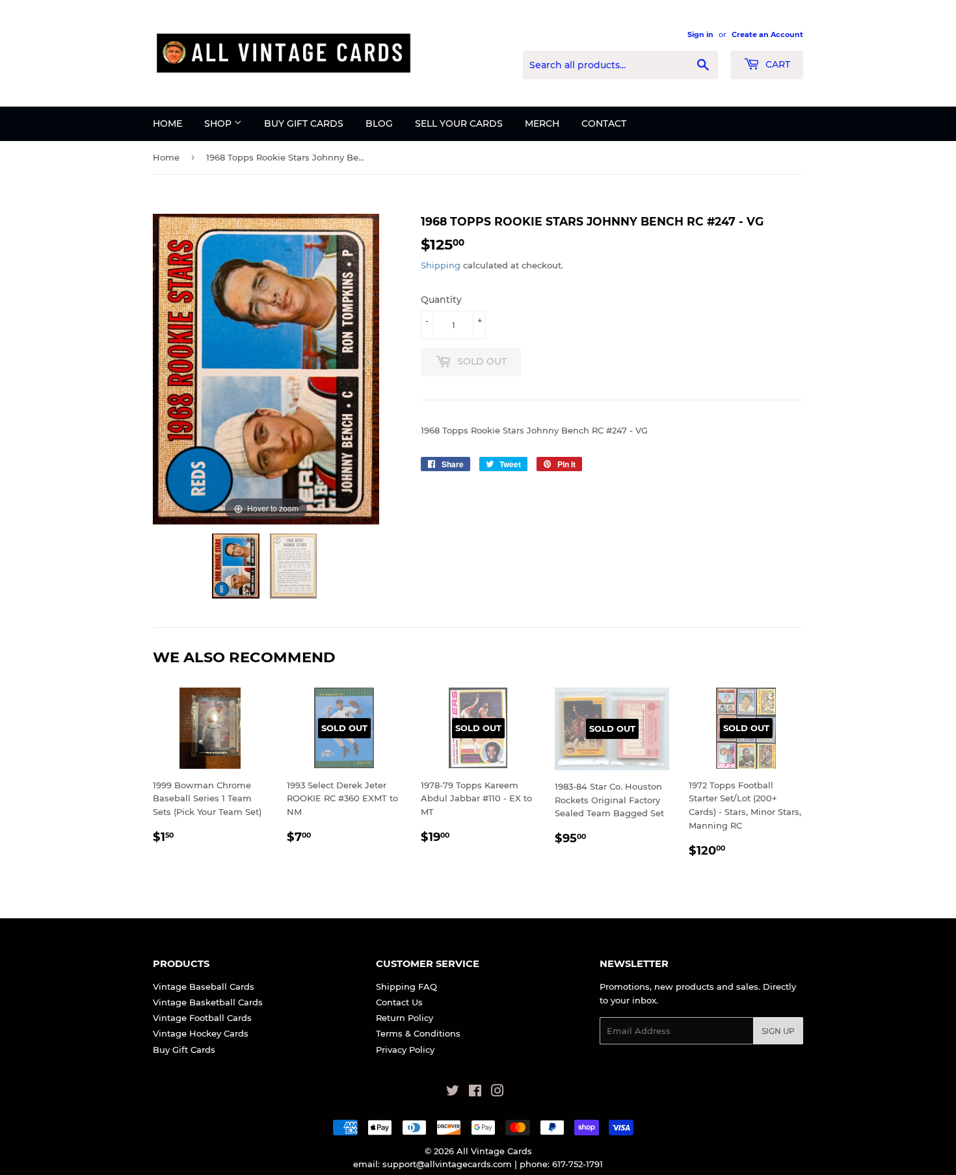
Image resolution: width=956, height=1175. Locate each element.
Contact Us (399, 1002)
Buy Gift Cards (303, 123)
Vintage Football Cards (202, 1018)
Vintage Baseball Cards (203, 986)
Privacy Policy (405, 1049)
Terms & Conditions (418, 1033)
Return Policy (404, 1018)
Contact (603, 123)
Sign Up (778, 1031)
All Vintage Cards (494, 1151)
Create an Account (767, 34)
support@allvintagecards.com (447, 1164)
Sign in (700, 34)
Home (167, 123)
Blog (379, 123)
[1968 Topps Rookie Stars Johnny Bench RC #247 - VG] (237, 566)
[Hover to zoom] (266, 368)
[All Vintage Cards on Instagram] (497, 1092)
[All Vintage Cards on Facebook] (475, 1092)
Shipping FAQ (406, 986)
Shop (219, 123)
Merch (542, 123)
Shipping (440, 265)
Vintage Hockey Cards (200, 1033)
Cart (776, 64)
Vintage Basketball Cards (208, 1002)
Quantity (441, 299)
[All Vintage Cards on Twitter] (452, 1092)
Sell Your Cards (459, 123)
